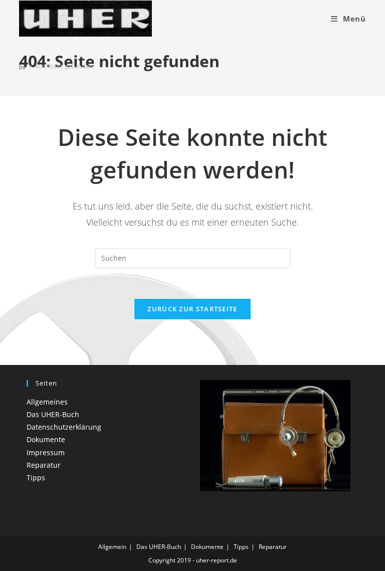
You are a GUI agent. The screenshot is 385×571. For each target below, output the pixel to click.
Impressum (46, 452)
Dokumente (46, 439)
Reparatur (44, 465)
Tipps (36, 477)
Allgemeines (47, 402)
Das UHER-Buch (53, 414)
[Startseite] (22, 66)
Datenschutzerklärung (64, 427)
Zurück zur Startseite (192, 308)
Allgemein (112, 546)
